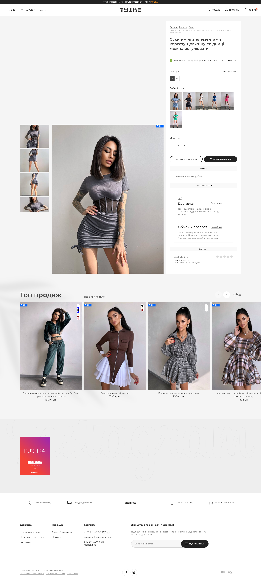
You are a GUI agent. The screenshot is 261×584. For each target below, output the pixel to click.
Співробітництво (62, 532)
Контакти (25, 542)
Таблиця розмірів (229, 72)
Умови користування (55, 573)
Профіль (234, 10)
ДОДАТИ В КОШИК (222, 159)
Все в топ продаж (94, 297)
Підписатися (196, 544)
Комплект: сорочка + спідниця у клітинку (178, 393)
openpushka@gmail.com (98, 537)
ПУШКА (154, 2)
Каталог (183, 27)
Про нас (56, 537)
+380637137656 (92, 532)
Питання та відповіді (32, 537)
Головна (174, 27)
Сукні (191, 27)
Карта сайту (72, 573)
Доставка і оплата (30, 532)
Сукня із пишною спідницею (115, 393)
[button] (226, 294)
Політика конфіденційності (32, 573)
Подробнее (216, 203)
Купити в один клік (186, 159)
